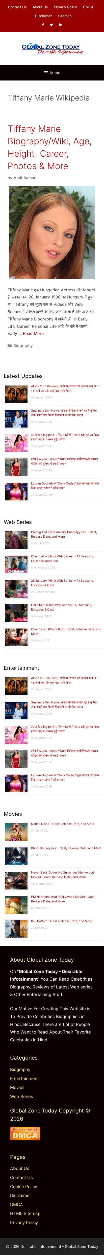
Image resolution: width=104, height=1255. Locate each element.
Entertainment (24, 1078)
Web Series (21, 1096)
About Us (40, 7)
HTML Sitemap (25, 1213)
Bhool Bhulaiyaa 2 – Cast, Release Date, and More (66, 848)
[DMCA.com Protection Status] (25, 1138)
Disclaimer (43, 16)
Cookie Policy (23, 1186)
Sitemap (65, 16)
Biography (23, 345)
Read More (33, 333)
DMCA (88, 7)
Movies (17, 1087)
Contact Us (17, 7)
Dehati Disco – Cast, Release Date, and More (62, 824)
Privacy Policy (65, 7)
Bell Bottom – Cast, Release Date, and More (61, 921)
